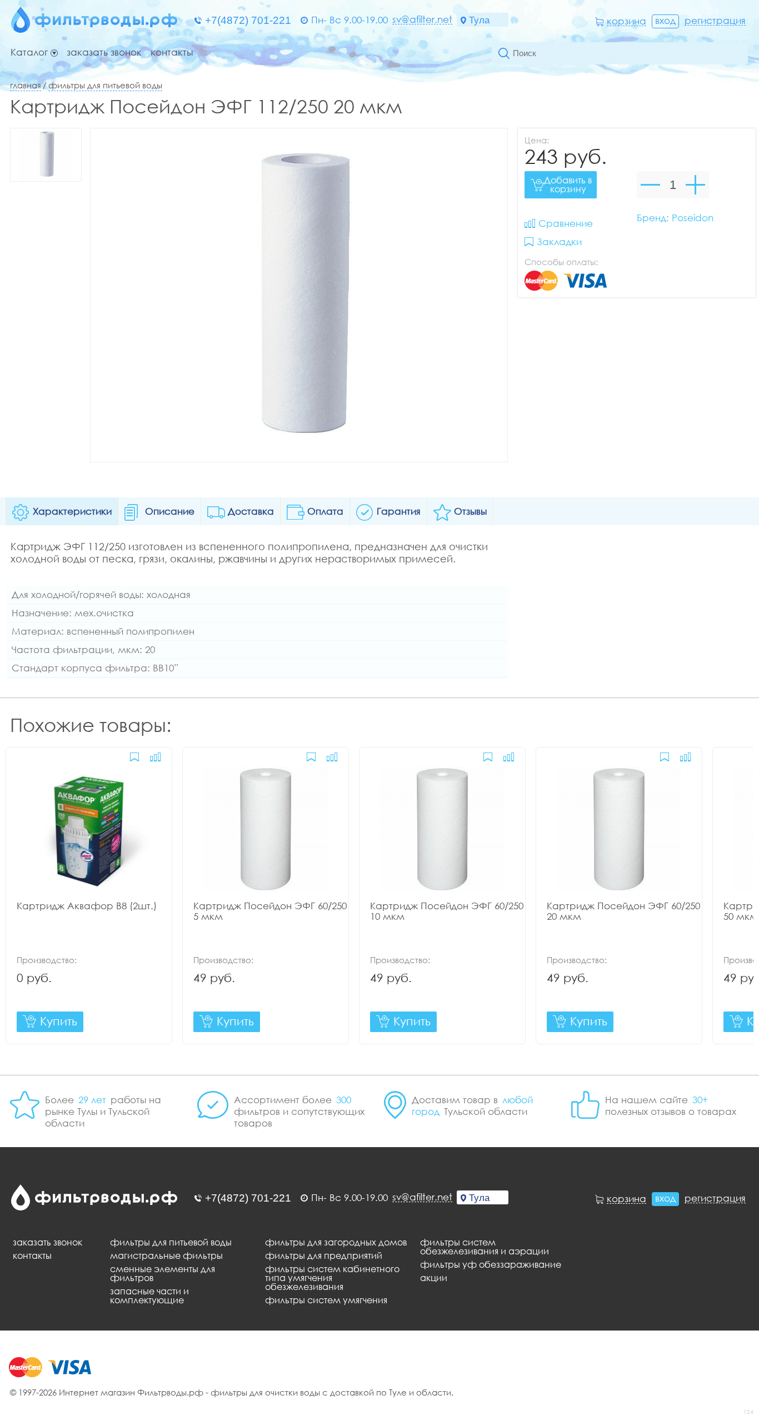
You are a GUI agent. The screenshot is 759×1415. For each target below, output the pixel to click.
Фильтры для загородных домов (336, 1242)
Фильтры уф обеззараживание (490, 1264)
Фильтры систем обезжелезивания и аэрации (484, 1247)
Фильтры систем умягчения (326, 1300)
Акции (433, 1277)
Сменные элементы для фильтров (162, 1273)
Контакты (172, 52)
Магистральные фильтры (166, 1255)
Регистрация (715, 21)
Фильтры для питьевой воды (105, 85)
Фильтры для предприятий (323, 1255)
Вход (665, 20)
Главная (25, 85)
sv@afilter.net (422, 19)
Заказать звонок (104, 52)
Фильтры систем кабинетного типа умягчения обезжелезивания (332, 1277)
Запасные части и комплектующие (149, 1296)
